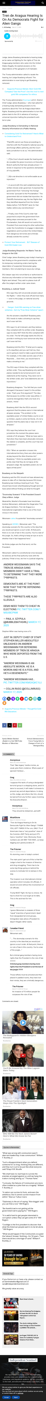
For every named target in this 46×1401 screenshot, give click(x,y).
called (13, 518)
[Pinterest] (15, 725)
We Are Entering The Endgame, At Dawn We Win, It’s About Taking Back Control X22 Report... (30, 1313)
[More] (4, 703)
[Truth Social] (13, 699)
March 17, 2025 (12, 692)
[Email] (30, 699)
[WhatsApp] (20, 725)
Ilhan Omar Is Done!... (27, 1299)
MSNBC (16, 524)
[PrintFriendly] (35, 699)
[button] (43, 3)
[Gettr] (22, 699)
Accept (6, 1397)
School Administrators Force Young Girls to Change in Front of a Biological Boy (35, 742)
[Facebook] (4, 699)
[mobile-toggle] (3, 3)
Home (4, 8)
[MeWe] (39, 699)
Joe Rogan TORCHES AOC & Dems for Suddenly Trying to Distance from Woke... (29, 1337)
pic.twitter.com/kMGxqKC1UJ (22, 682)
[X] (9, 699)
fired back (27, 100)
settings (20, 1393)
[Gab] (17, 699)
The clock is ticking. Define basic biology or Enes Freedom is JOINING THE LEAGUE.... (30, 1325)
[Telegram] (26, 699)
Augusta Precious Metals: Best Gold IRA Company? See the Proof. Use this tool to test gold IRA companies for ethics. (24, 91)
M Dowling (7, 27)
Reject (16, 1397)
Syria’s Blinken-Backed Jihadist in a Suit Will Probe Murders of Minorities (12, 741)
